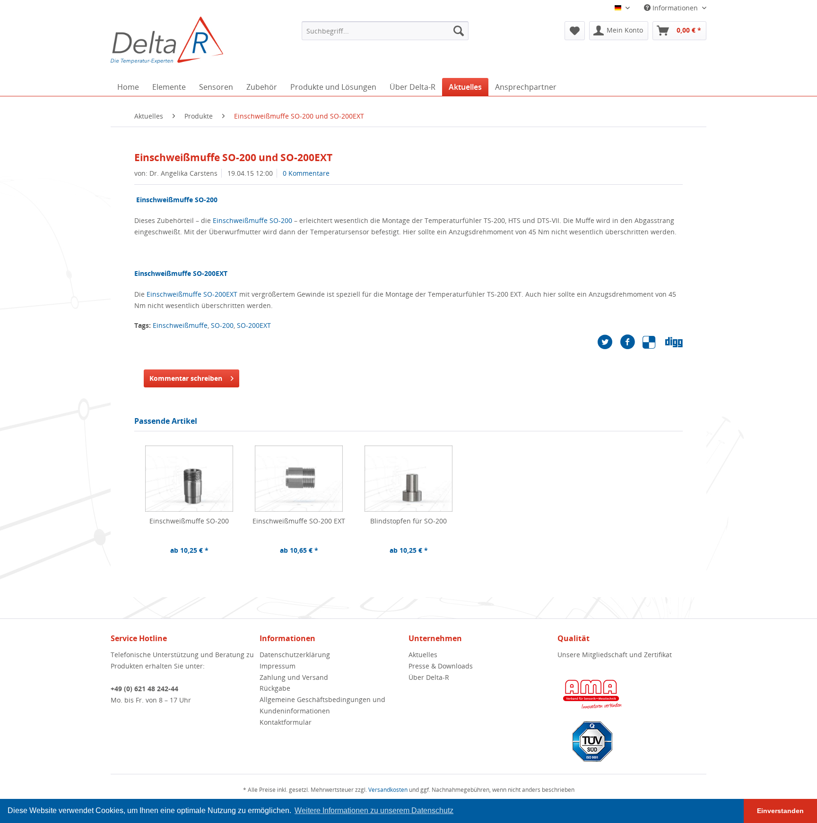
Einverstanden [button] (780, 810)
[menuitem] (385, 30)
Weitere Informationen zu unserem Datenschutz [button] (374, 810)
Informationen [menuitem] (675, 7)
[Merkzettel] (575, 30)
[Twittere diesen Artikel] (608, 342)
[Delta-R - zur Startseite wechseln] (167, 40)
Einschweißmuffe (180, 325)
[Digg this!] (674, 342)
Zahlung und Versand (294, 677)
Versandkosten (388, 790)
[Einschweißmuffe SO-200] (189, 479)
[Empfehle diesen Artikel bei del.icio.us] (654, 342)
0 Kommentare (306, 173)
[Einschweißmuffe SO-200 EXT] (299, 479)
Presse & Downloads (440, 665)
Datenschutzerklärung (295, 654)
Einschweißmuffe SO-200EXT (192, 294)
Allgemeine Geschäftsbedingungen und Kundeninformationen (322, 705)
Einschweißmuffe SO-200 (252, 220)
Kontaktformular (286, 722)
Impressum (278, 665)
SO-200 (222, 325)
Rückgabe (275, 688)
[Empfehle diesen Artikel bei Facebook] (631, 342)
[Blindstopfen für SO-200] (408, 479)
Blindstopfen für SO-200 (408, 520)
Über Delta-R (428, 677)
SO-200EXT (254, 325)
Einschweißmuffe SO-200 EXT (298, 520)
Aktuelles (422, 654)
